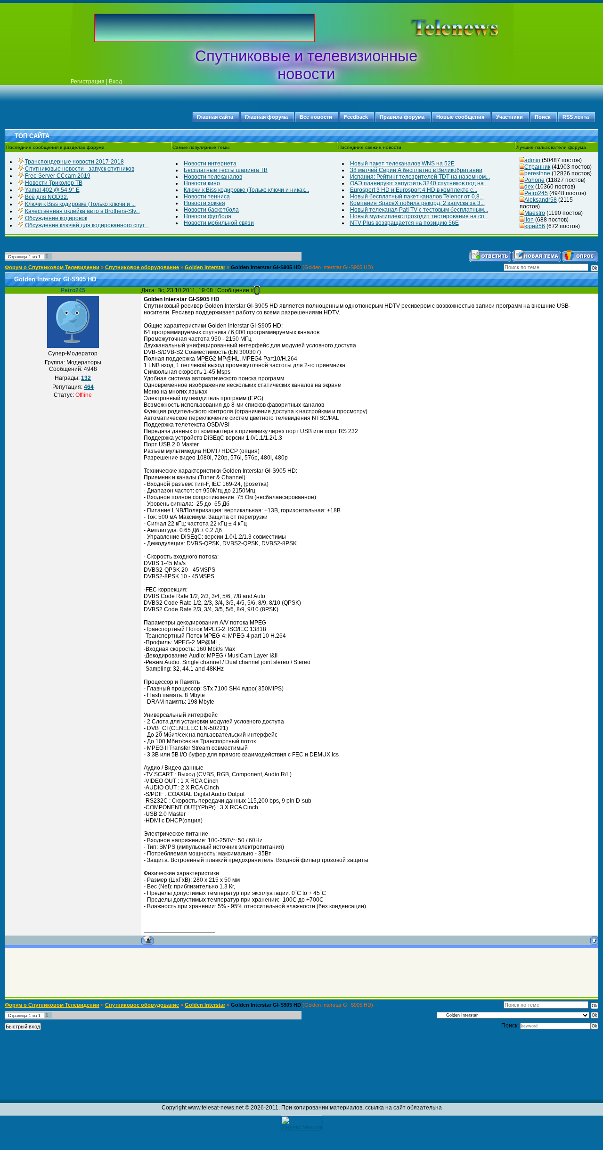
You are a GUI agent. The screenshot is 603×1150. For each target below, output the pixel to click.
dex (529, 186)
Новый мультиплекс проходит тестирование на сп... (419, 216)
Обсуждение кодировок (56, 218)
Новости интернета (210, 163)
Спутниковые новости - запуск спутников (79, 168)
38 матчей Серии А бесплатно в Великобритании (416, 170)
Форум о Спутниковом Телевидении (52, 267)
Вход (115, 81)
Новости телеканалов (213, 176)
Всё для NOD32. (46, 197)
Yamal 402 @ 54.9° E (52, 190)
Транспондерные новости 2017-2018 (74, 161)
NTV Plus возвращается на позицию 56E (404, 223)
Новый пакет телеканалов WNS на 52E (402, 163)
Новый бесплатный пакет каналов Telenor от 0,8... (417, 196)
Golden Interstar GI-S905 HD (266, 267)
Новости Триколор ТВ (53, 183)
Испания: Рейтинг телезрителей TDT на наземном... (420, 176)
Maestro (534, 213)
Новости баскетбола (211, 209)
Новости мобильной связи (219, 223)
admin (532, 160)
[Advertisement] (440, 28)
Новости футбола (207, 216)
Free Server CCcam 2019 (57, 175)
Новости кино (202, 183)
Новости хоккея (204, 203)
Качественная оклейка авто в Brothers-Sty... (82, 211)
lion (529, 219)
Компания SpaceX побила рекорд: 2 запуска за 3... (417, 203)
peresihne (537, 173)
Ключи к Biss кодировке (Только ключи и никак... (246, 190)
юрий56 (534, 226)
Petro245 (536, 193)
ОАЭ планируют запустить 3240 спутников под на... (419, 183)
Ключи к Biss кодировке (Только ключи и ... (80, 204)
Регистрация (88, 81)
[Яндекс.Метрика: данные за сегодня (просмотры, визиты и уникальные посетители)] (301, 1123)
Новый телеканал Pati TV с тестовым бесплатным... (419, 209)
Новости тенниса (207, 196)
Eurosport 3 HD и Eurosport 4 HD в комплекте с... (413, 190)
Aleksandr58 (540, 200)
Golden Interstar (205, 267)
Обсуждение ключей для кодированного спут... (87, 225)
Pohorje (534, 180)
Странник (537, 167)
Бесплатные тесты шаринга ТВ (226, 170)
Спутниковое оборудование (142, 267)
